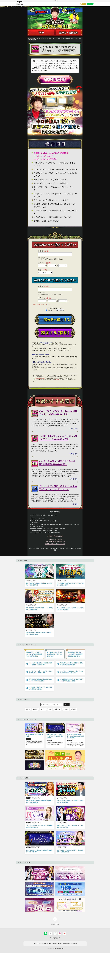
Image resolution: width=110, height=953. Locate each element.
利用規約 (57, 379)
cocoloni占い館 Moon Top (34, 38)
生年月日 (41, 263)
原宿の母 (73, 709)
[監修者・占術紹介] (68, 32)
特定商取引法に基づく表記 (55, 536)
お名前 (41, 251)
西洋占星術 (57, 709)
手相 (50, 709)
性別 (40, 270)
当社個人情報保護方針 (39, 378)
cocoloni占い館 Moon (55, 939)
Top (55, 541)
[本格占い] (19, 4)
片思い (28, 709)
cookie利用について (55, 937)
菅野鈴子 (66, 709)
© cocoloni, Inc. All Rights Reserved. (55, 948)
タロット (43, 709)
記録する (49, 310)
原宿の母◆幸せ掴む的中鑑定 (48, 38)
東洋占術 (35, 709)
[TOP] (41, 32)
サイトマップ (61, 544)
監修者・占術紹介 (50, 544)
